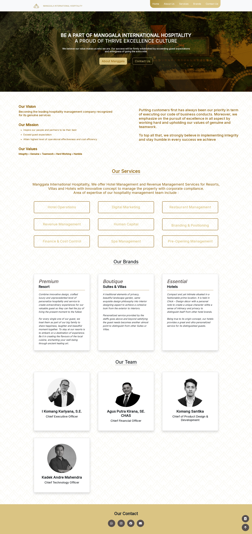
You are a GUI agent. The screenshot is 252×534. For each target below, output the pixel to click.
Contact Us (142, 61)
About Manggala (113, 61)
